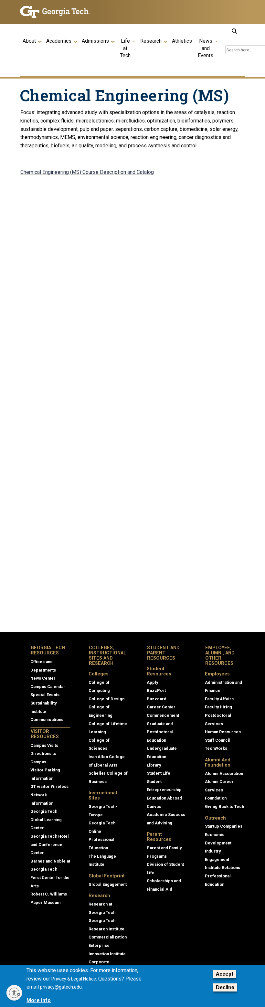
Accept (224, 974)
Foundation (216, 798)
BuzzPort (156, 690)
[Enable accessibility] (14, 993)
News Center (43, 678)
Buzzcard (156, 698)
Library (154, 765)
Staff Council (217, 740)
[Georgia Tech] (55, 12)
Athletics (182, 41)
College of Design (106, 698)
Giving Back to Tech (224, 806)
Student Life (158, 773)
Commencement (163, 715)
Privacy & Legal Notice (73, 978)
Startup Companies (223, 826)
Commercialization (108, 937)
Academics (58, 41)
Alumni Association (224, 773)
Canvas (154, 806)
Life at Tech (125, 48)
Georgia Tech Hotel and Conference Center (49, 844)
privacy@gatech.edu (61, 987)
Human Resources (223, 731)
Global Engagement (108, 884)
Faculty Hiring (218, 707)
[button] (234, 31)
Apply (152, 682)
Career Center (161, 707)
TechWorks (216, 748)
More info (38, 1000)
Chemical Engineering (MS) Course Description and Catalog (87, 172)
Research (151, 41)
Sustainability (43, 703)
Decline (225, 987)
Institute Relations (222, 867)
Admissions (95, 41)
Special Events (44, 694)
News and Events (205, 48)
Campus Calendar (47, 686)
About (29, 41)
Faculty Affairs (219, 698)
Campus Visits (44, 745)
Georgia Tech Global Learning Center (46, 819)
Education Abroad (164, 798)
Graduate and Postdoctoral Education (160, 732)
